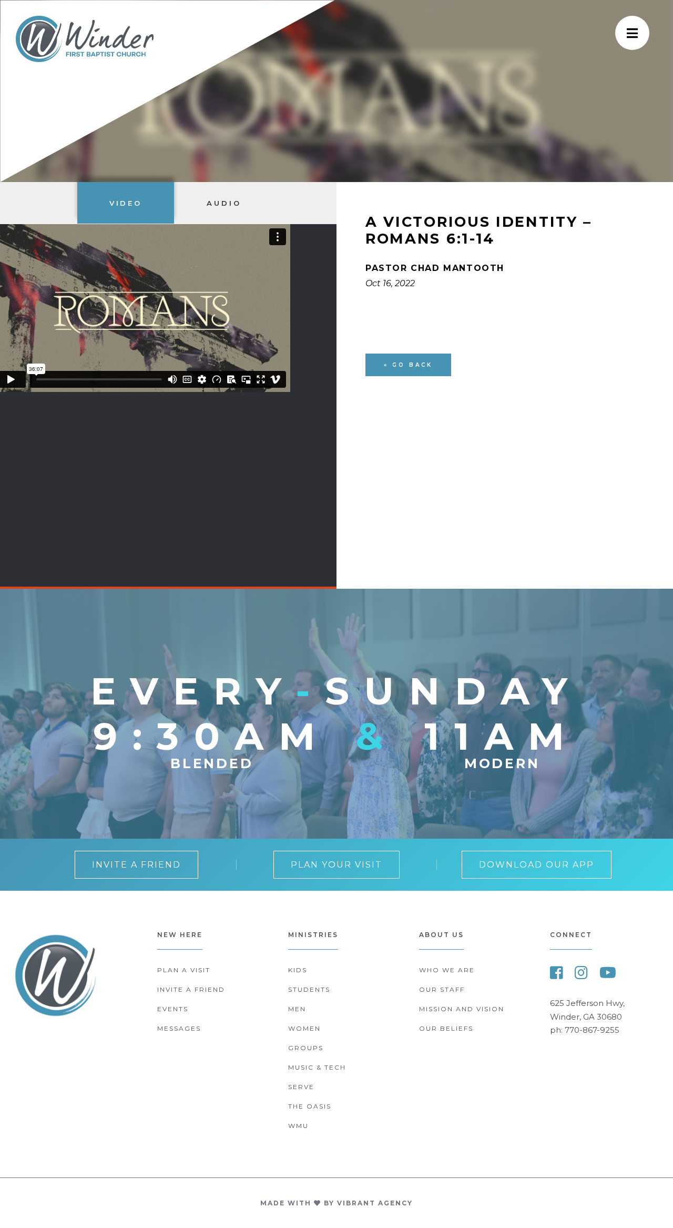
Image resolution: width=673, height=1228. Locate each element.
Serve (301, 1087)
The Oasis (309, 1106)
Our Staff (442, 989)
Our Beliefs (446, 1028)
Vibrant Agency (375, 1203)
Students (309, 989)
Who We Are (447, 970)
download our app (536, 865)
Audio (224, 203)
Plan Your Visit (336, 865)
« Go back (408, 364)
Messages (179, 1028)
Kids (297, 970)
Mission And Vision (461, 1009)
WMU (298, 1126)
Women (304, 1028)
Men (297, 1009)
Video (125, 203)
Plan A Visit (183, 970)
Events (172, 1009)
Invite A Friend (136, 865)
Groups (305, 1048)
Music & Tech (317, 1067)
